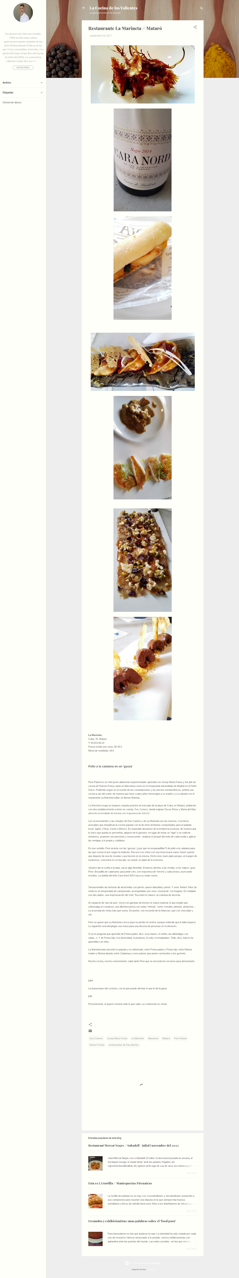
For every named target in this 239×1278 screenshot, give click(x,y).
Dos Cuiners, (141, 809)
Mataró (166, 1038)
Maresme (153, 1038)
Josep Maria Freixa (117, 1038)
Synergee (150, 1269)
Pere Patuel (180, 1038)
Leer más (191, 1173)
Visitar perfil (23, 68)
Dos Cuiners (96, 1038)
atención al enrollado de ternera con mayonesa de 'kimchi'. (119, 813)
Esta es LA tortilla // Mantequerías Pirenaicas (120, 1183)
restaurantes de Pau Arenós (124, 1044)
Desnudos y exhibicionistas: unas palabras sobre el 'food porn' (132, 1221)
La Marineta (94, 805)
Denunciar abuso (12, 102)
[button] (195, 27)
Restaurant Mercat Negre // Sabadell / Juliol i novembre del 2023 (133, 1145)
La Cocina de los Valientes (113, 7)
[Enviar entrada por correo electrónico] (90, 1031)
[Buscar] (202, 9)
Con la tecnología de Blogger (144, 1263)
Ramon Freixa (97, 1044)
